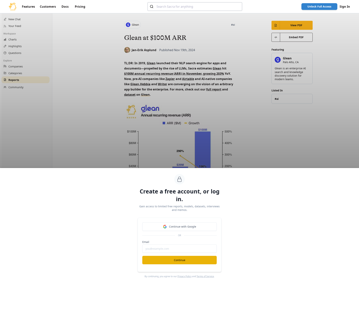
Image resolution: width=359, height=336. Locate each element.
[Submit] (152, 6)
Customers (47, 6)
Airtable (188, 79)
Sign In (345, 6)
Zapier (170, 79)
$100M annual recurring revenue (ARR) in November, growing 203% (174, 74)
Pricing (80, 6)
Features (28, 6)
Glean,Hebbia (140, 84)
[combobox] (195, 6)
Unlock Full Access (319, 6)
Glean (145, 95)
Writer (162, 84)
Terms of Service (205, 276)
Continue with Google (182, 226)
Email (145, 242)
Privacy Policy (184, 276)
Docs (65, 6)
